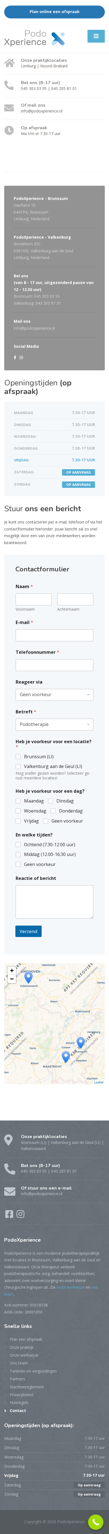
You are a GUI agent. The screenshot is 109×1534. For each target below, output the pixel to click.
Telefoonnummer (37, 652)
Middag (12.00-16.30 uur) (50, 854)
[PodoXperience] (34, 37)
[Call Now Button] (95, 1522)
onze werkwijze (71, 1287)
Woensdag (35, 811)
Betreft (26, 712)
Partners (17, 1378)
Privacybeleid (21, 1394)
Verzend (28, 931)
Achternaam (68, 609)
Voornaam (25, 609)
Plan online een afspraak (54, 11)
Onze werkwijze (24, 1355)
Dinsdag (65, 801)
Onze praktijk (22, 1347)
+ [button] (12, 970)
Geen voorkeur (67, 821)
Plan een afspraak (26, 1339)
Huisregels (19, 1402)
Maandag (34, 801)
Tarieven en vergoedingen (33, 1371)
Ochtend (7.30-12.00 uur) (49, 845)
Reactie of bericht (36, 878)
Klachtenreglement (27, 1386)
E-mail (24, 622)
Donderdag (71, 811)
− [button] (12, 978)
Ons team (19, 1363)
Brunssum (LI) (39, 757)
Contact (18, 1410)
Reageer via (29, 682)
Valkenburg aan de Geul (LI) (53, 766)
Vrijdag (31, 821)
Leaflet (98, 1082)
